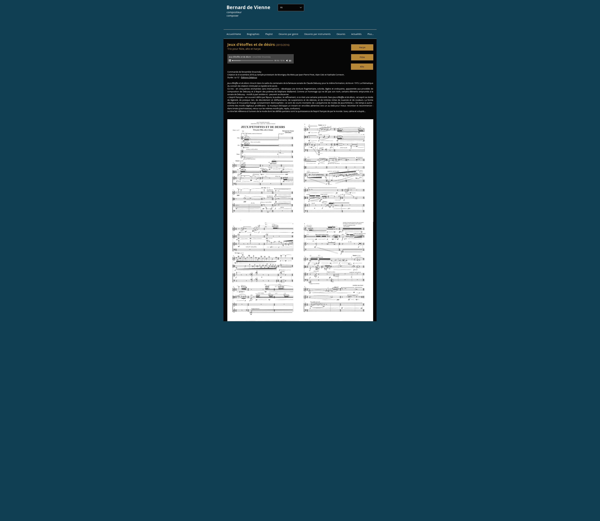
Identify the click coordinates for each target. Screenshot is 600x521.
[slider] (290, 60)
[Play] (230, 60)
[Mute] (287, 60)
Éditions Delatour (249, 77)
